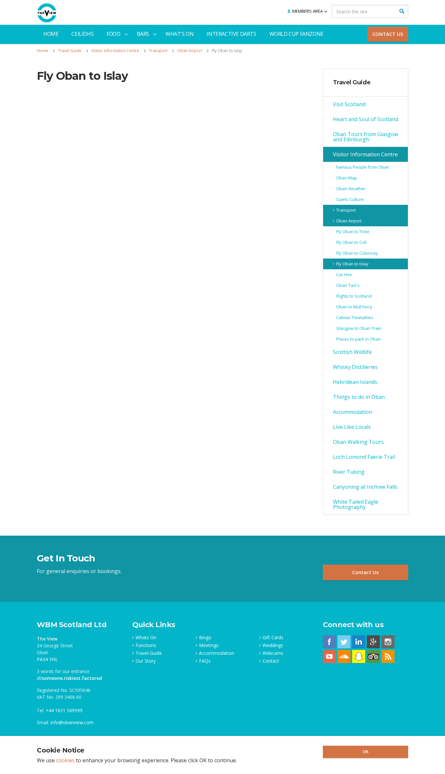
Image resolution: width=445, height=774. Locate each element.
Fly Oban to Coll (351, 242)
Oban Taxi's (348, 285)
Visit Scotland (349, 104)
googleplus (373, 641)
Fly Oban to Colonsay (357, 253)
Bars (143, 33)
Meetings (209, 645)
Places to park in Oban (358, 339)
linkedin (358, 641)
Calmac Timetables (354, 317)
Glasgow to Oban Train (358, 328)
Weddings (273, 645)
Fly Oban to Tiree (352, 231)
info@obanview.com (71, 722)
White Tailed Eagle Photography (355, 504)
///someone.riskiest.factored (69, 678)
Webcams (273, 653)
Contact (271, 661)
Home (50, 33)
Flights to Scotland (354, 296)
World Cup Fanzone (296, 33)
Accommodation (352, 411)
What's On (179, 33)
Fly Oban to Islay (352, 264)
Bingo (205, 637)
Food (113, 33)
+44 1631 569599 (64, 710)
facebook (329, 641)
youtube (329, 656)
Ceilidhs (82, 33)
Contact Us (387, 34)
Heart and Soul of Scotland (365, 119)
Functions (146, 645)
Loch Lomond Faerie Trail (364, 456)
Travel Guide (352, 82)
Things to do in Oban (359, 397)
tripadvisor (373, 656)
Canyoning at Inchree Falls (365, 486)
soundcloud (344, 656)
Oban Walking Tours (358, 441)
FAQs (204, 661)
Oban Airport (349, 221)
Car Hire (344, 274)
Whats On (146, 637)
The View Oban (47, 13)
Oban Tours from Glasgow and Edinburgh (365, 137)
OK (365, 751)
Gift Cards (273, 637)
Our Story (146, 661)
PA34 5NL (47, 659)
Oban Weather (351, 188)
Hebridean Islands (355, 382)
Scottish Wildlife (352, 352)
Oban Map (346, 178)
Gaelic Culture (350, 199)
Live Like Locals (352, 426)
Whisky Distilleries (355, 367)
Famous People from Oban (362, 167)
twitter (344, 641)
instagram (388, 641)
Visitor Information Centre (365, 154)
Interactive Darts (231, 33)
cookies (65, 760)
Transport (346, 210)
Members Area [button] (307, 11)
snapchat (358, 656)
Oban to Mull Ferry (354, 307)
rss (388, 656)
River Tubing (349, 471)
